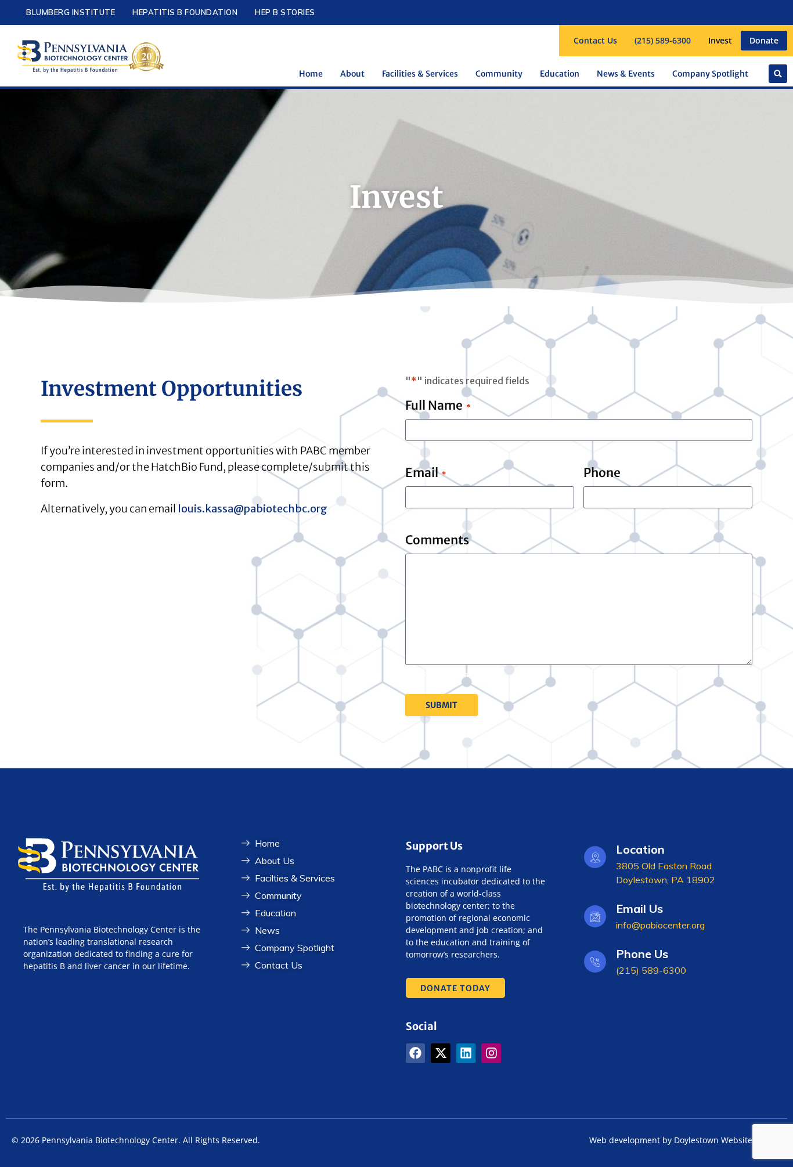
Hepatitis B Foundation (184, 12)
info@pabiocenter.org (660, 925)
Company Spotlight (710, 73)
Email (425, 472)
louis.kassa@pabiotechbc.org (252, 508)
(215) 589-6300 (663, 40)
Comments (437, 540)
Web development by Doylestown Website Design (685, 1140)
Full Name (437, 405)
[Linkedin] (466, 1053)
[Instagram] (491, 1053)
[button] (778, 73)
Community (498, 73)
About (352, 73)
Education (559, 73)
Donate (763, 40)
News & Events (626, 73)
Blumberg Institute (70, 12)
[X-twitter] (440, 1053)
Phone (602, 472)
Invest (720, 40)
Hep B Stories (285, 12)
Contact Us (595, 40)
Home (311, 73)
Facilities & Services (420, 73)
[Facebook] (416, 1053)
